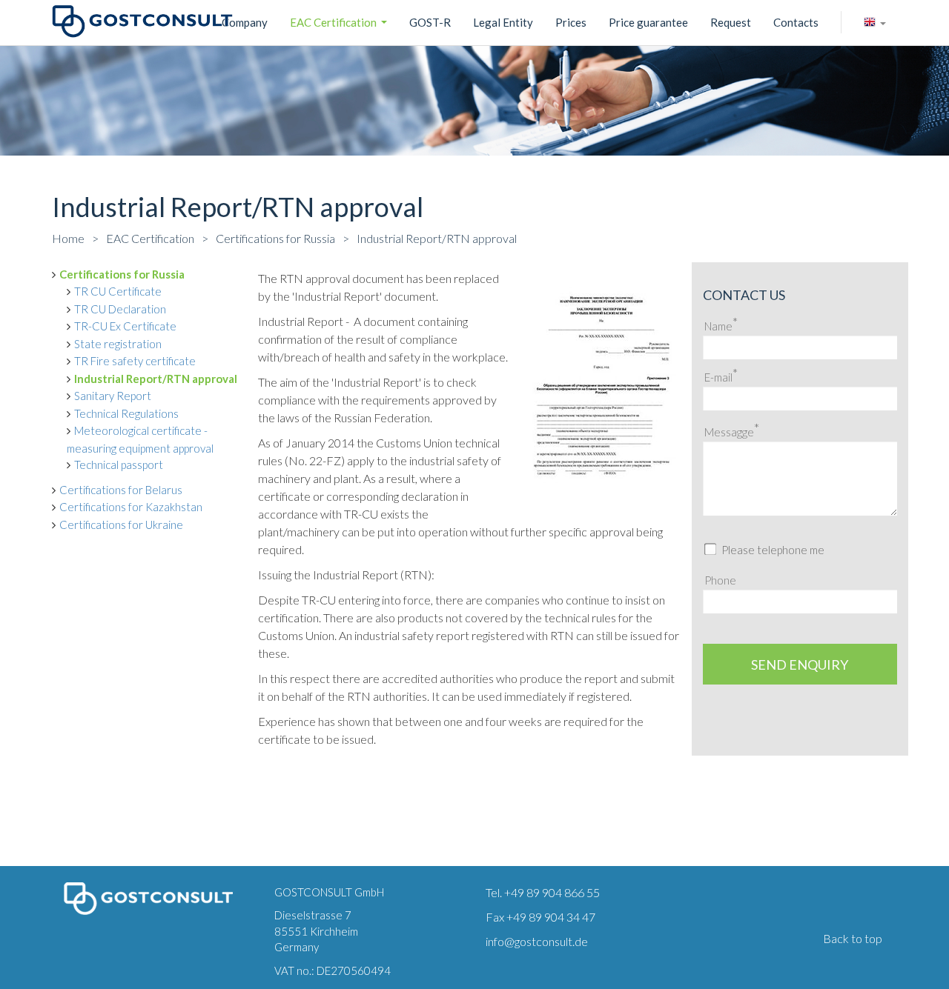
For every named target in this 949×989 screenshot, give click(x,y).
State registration (118, 343)
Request (730, 22)
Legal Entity (503, 22)
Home (68, 238)
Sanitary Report (112, 395)
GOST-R (430, 22)
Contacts (796, 22)
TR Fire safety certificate (135, 360)
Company (245, 22)
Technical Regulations (126, 413)
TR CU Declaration (120, 309)
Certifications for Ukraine (121, 524)
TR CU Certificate (118, 291)
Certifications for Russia (275, 238)
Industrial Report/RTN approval (437, 238)
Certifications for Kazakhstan (130, 506)
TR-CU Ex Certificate (125, 326)
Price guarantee (648, 22)
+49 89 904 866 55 (552, 892)
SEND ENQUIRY (799, 664)
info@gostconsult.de (537, 941)
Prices (570, 22)
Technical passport (118, 464)
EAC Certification (340, 24)
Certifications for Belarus (120, 489)
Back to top (852, 938)
